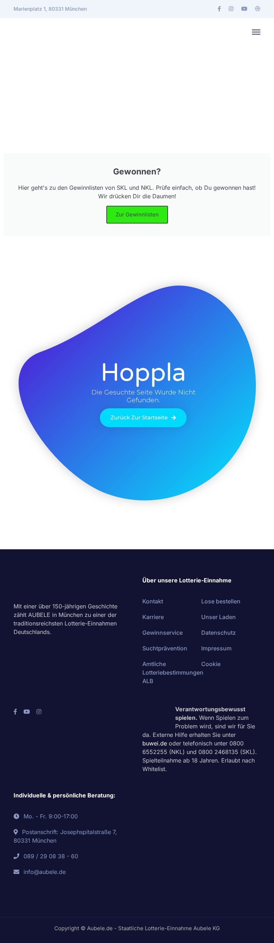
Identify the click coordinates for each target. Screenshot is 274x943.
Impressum (216, 648)
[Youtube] (244, 9)
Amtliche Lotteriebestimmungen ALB (172, 672)
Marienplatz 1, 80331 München (50, 9)
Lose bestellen (220, 601)
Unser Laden (218, 616)
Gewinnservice (162, 632)
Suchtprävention (164, 648)
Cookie (210, 663)
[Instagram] (231, 9)
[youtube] (27, 711)
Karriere (153, 616)
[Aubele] (46, 31)
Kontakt (152, 601)
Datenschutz (218, 632)
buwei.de (154, 743)
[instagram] (38, 711)
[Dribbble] (257, 9)
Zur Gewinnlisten (137, 214)
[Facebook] (219, 9)
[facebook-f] (15, 711)
